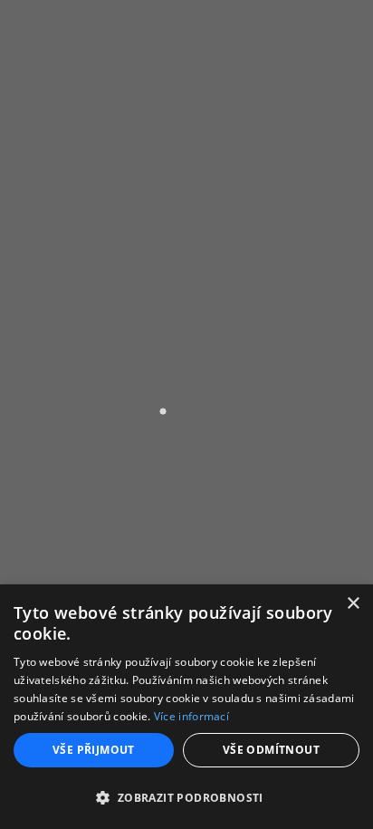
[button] (186, 797)
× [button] (352, 604)
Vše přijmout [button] (94, 749)
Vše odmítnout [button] (271, 749)
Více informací (191, 716)
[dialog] (186, 706)
